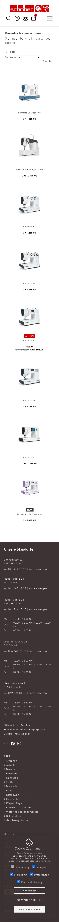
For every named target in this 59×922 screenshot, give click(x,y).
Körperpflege (14, 803)
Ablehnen (29, 890)
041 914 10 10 (17, 569)
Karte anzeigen (38, 569)
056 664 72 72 (17, 651)
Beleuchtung (14, 816)
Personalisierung (31, 882)
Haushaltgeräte (15, 799)
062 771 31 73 (17, 693)
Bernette (11, 773)
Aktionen (11, 760)
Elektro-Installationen (17, 733)
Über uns (9, 834)
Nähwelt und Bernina (17, 725)
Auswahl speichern (29, 900)
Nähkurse (12, 777)
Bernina (11, 769)
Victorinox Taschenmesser (22, 811)
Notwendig (22, 867)
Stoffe (10, 782)
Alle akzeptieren (29, 909)
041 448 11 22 (17, 588)
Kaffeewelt (12, 794)
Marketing (20, 874)
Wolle (9, 790)
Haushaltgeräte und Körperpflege (24, 729)
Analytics (42, 867)
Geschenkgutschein (18, 820)
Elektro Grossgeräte (18, 807)
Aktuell (10, 765)
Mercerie (11, 786)
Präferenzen (41, 874)
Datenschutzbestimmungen (34, 860)
